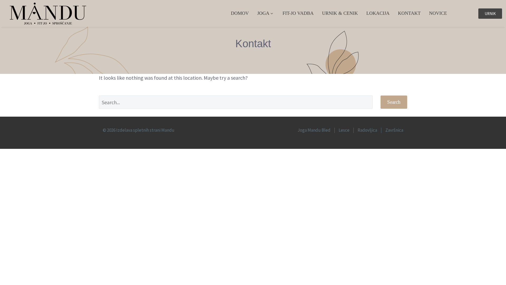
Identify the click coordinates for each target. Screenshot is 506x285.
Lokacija (378, 13)
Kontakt (409, 13)
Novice (438, 13)
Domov (240, 13)
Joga (263, 13)
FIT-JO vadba (298, 13)
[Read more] (466, 14)
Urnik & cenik (340, 13)
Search (394, 102)
